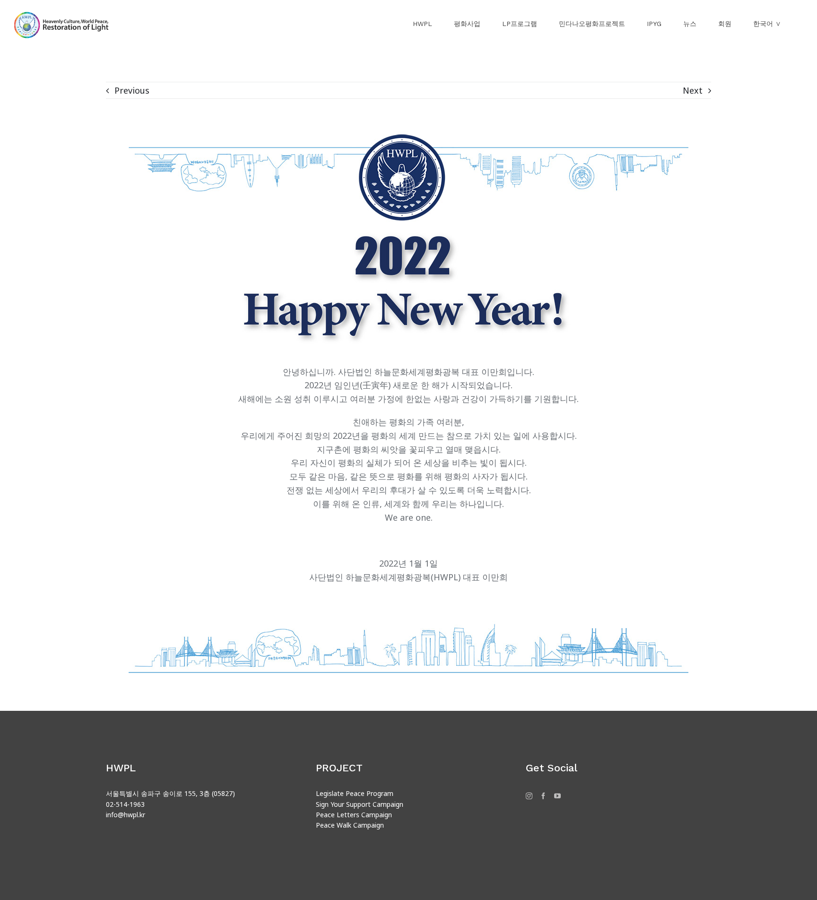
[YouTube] (557, 796)
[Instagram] (529, 796)
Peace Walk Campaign (350, 825)
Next (693, 90)
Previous (131, 90)
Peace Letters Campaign (354, 814)
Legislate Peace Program (354, 793)
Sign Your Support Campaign (359, 804)
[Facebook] (543, 796)
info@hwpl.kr (125, 814)
